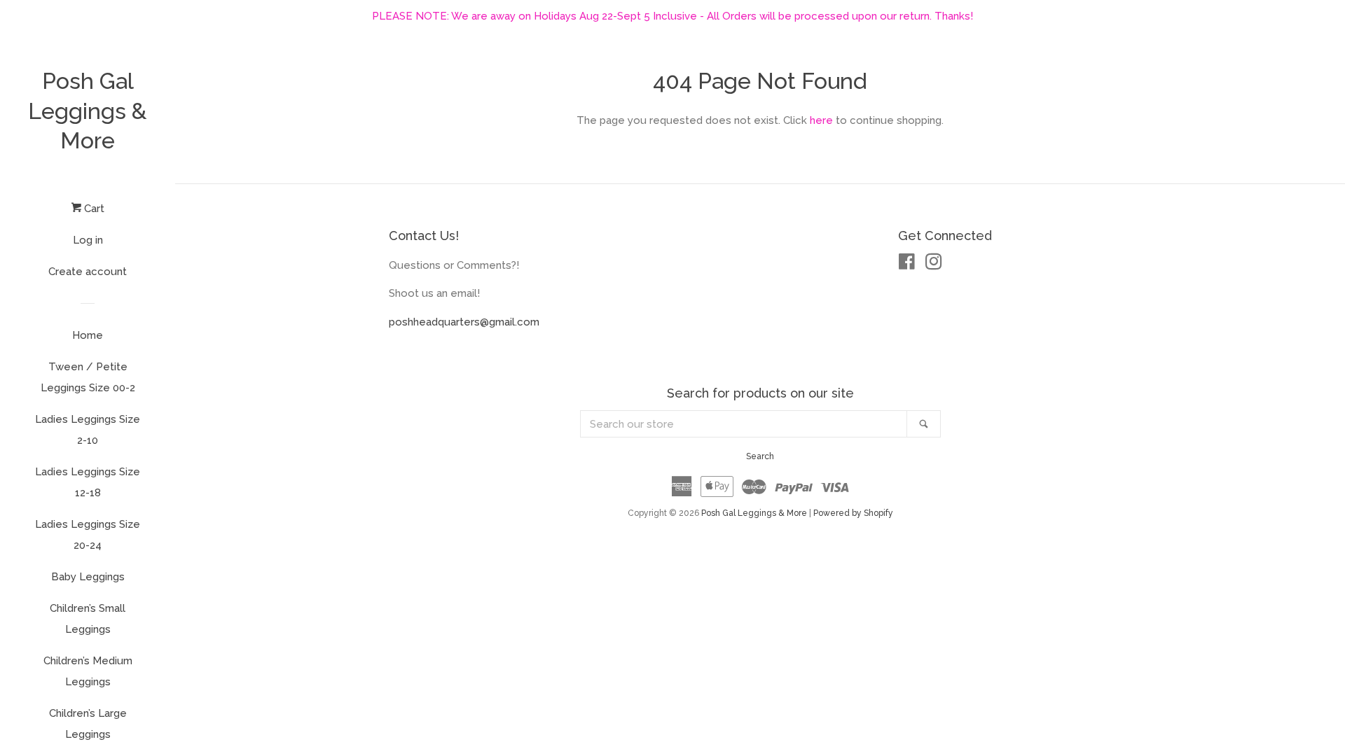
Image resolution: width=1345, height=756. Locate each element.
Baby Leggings (88, 576)
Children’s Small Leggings (87, 619)
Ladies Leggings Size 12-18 (87, 482)
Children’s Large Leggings (88, 724)
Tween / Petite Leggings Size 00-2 (88, 377)
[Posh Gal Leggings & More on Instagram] (933, 264)
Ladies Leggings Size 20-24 (87, 535)
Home (87, 335)
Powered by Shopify (853, 513)
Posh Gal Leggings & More (87, 110)
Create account (87, 271)
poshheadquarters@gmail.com (464, 322)
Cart (92, 208)
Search (760, 456)
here (821, 120)
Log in (88, 240)
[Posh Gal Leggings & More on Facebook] (907, 264)
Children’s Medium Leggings (87, 671)
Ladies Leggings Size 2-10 (87, 430)
